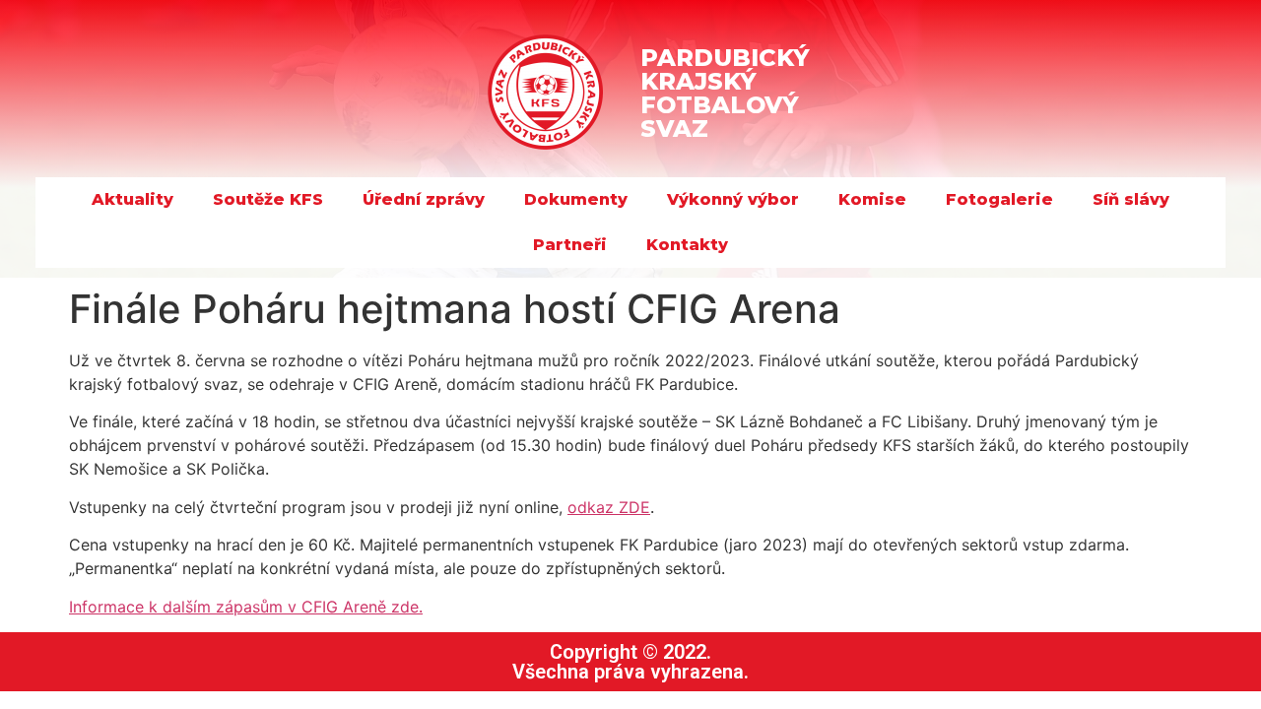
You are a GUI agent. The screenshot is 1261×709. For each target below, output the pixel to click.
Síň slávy (1131, 199)
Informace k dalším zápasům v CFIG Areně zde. (246, 606)
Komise (872, 199)
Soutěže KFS (268, 199)
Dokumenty (576, 199)
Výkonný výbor (733, 199)
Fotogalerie (999, 199)
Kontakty (687, 244)
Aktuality (132, 199)
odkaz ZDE (608, 507)
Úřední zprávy (424, 199)
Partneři (570, 244)
